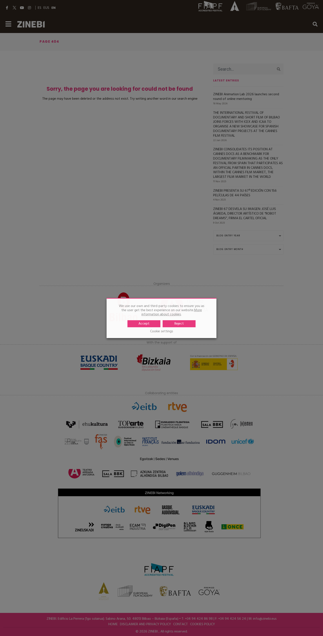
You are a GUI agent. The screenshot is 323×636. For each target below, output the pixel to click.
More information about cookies (172, 312)
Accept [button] (143, 324)
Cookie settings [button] (161, 331)
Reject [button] (179, 324)
